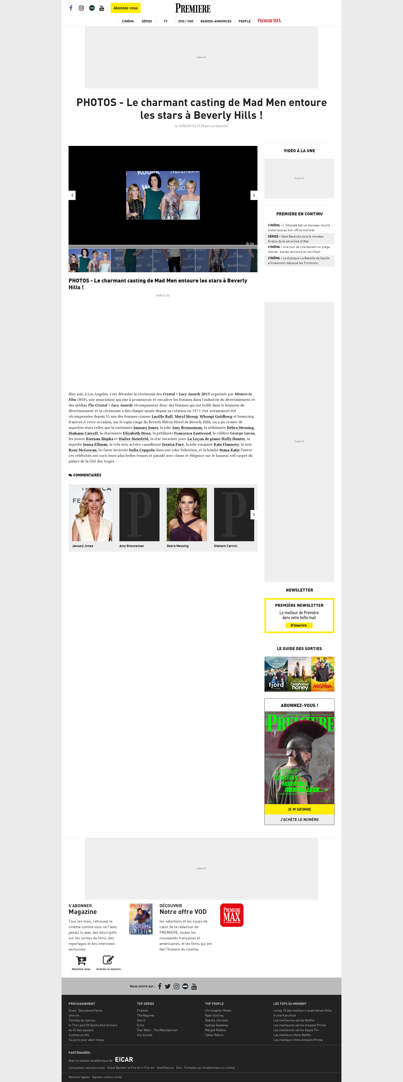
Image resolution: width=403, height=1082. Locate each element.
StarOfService (165, 1067)
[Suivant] (253, 195)
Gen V (141, 1020)
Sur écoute (144, 1035)
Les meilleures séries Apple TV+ (296, 1030)
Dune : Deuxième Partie (85, 1010)
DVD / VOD (185, 21)
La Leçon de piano (203, 438)
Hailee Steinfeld (133, 438)
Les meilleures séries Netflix (293, 1020)
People (244, 21)
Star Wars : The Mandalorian (157, 1030)
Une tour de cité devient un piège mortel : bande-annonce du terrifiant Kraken (299, 250)
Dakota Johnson (216, 1020)
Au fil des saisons (81, 1030)
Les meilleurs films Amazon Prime (298, 1040)
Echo (140, 1025)
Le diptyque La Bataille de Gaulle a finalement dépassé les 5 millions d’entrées (298, 261)
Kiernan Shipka (99, 438)
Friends (142, 1010)
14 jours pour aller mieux (86, 1040)
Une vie (74, 1015)
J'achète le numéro (299, 819)
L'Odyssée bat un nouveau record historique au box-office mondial (299, 227)
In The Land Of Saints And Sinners (93, 1025)
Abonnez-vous (126, 8)
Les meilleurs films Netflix (292, 1035)
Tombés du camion (82, 1020)
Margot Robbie (215, 1030)
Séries (147, 21)
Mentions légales (79, 1077)
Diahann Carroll (225, 546)
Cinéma (128, 21)
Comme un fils (79, 1035)
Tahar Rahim (214, 1035)
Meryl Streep (186, 416)
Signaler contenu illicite (107, 1077)
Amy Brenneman (131, 546)
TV (165, 21)
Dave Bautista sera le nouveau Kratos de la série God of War (296, 238)
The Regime (145, 1015)
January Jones (82, 546)
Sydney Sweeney (216, 1025)
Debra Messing (178, 546)
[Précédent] (72, 195)
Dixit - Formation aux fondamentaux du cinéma (205, 1067)
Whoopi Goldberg (216, 416)
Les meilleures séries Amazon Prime (299, 1025)
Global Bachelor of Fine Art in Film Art (131, 1067)
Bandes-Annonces (216, 21)
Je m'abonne (299, 809)
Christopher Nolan (218, 1010)
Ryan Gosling (214, 1015)
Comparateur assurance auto (87, 1067)
